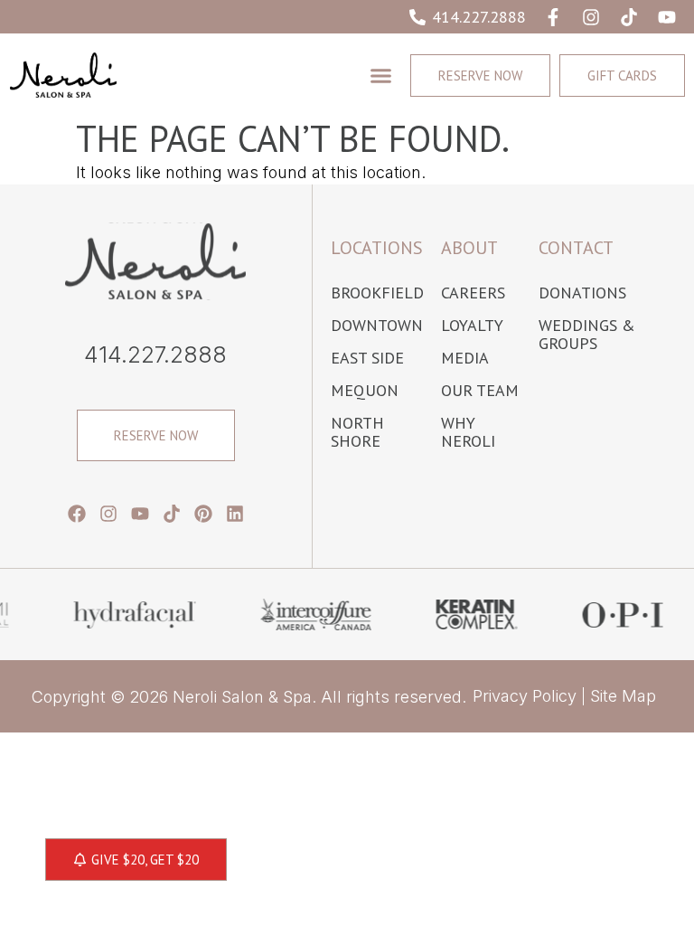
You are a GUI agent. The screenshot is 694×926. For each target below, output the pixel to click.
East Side (367, 358)
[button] (381, 75)
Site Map (623, 695)
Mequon (365, 391)
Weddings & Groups (587, 335)
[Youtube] (667, 17)
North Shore (357, 432)
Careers (473, 293)
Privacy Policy (525, 695)
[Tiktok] (629, 17)
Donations (582, 293)
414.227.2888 (155, 354)
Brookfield (377, 293)
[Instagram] (591, 17)
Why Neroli (468, 432)
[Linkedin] (235, 514)
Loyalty (472, 326)
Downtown (377, 326)
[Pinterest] (203, 514)
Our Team (480, 391)
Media (465, 358)
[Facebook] (77, 514)
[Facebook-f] (553, 17)
